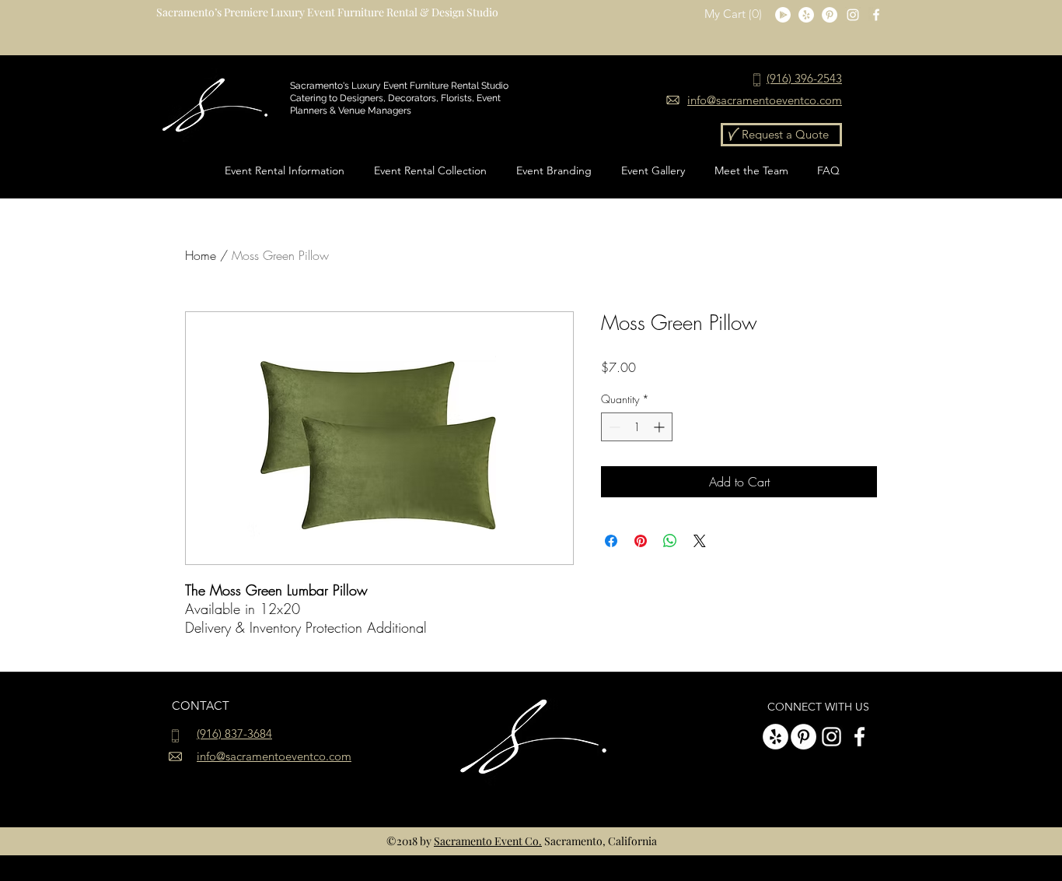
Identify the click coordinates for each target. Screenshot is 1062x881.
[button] (734, 14)
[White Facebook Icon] (876, 15)
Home (200, 255)
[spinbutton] (637, 426)
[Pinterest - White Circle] (829, 15)
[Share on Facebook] (611, 541)
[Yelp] (806, 15)
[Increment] (660, 426)
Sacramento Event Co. (488, 841)
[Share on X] (699, 541)
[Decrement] (613, 426)
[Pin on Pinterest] (640, 541)
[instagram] (853, 15)
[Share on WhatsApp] (670, 541)
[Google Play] (783, 15)
